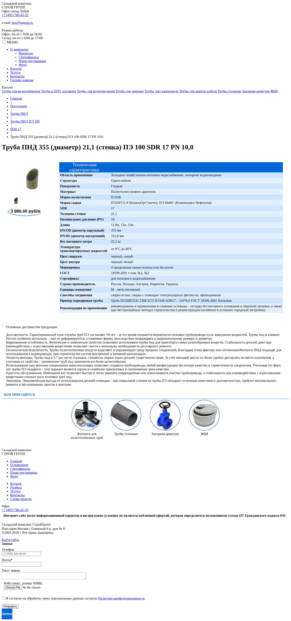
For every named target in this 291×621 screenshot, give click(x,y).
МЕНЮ (12, 42)
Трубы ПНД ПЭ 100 (25, 121)
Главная (16, 98)
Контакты (17, 76)
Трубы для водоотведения (96, 91)
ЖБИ (274, 91)
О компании (19, 49)
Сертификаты (29, 57)
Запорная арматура (255, 91)
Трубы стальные (229, 91)
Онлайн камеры (21, 80)
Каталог (16, 68)
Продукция (18, 106)
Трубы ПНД (19, 114)
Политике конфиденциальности (121, 598)
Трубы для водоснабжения (21, 91)
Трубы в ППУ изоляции (58, 91)
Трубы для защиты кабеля (198, 91)
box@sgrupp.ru (22, 22)
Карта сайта (10, 540)
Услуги (15, 72)
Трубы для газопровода (161, 91)
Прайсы (16, 487)
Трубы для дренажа (129, 91)
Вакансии (26, 53)
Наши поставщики (32, 61)
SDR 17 (15, 129)
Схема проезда (21, 499)
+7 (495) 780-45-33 (15, 15)
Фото (22, 65)
